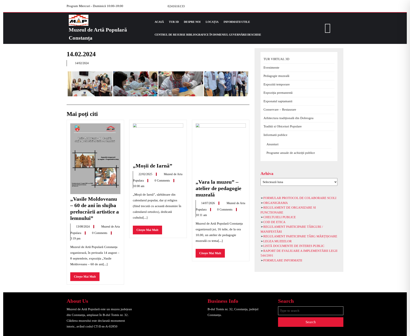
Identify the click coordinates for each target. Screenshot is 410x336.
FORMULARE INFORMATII (282, 260)
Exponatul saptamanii (278, 101)
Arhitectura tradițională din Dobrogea (288, 118)
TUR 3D (174, 21)
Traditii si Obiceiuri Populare (283, 126)
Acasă (159, 21)
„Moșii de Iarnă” (154, 166)
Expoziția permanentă (278, 92)
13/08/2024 (83, 226)
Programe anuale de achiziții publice (290, 152)
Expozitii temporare (277, 84)
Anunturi (272, 144)
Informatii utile (237, 21)
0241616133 (176, 6)
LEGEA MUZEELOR (277, 241)
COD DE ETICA (274, 222)
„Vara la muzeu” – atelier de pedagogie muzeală (218, 188)
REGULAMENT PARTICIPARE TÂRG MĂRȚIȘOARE (300, 236)
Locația (212, 21)
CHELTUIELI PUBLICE (279, 217)
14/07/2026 (208, 203)
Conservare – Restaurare (280, 109)
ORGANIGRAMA (275, 203)
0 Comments (100, 233)
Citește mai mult (87, 278)
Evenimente (271, 67)
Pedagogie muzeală (276, 76)
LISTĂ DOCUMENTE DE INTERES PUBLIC (293, 246)
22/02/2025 (146, 174)
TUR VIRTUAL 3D (276, 59)
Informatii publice (275, 135)
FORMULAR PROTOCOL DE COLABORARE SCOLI (299, 198)
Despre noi (192, 21)
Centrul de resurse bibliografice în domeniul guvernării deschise (208, 34)
